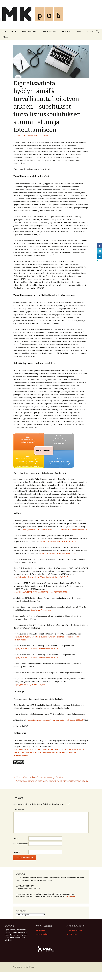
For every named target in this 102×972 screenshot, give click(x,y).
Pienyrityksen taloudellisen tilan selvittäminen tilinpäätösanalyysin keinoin (52, 782)
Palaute (5, 37)
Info (4, 31)
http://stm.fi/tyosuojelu (40, 610)
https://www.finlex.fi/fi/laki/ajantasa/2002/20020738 (35, 648)
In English (90, 31)
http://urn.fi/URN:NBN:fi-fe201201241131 (59, 541)
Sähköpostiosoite (20, 845)
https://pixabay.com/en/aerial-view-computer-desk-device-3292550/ (54, 720)
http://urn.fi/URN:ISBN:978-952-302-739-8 (58, 553)
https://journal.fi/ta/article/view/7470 (29, 684)
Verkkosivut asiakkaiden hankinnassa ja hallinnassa (40, 777)
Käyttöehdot (40, 930)
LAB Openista (71, 897)
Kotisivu (16, 852)
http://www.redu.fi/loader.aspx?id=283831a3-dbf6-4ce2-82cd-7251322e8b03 (55, 529)
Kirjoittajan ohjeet (29, 31)
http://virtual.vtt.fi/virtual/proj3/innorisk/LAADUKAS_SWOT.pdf (40, 577)
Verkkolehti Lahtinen (74, 930)
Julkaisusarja (66, 31)
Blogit (79, 31)
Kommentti (18, 809)
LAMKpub (45, 136)
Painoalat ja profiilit (48, 31)
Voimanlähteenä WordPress (23, 967)
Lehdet (14, 31)
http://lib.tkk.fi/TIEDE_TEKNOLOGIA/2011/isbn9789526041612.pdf (41, 592)
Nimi (16, 838)
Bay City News (72, 934)
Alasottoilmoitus (42, 934)
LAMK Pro (29, 136)
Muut (35, 136)
